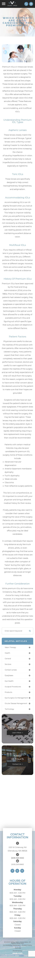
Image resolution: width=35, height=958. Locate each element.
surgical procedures (13, 687)
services (8, 664)
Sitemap (18, 948)
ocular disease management (16, 703)
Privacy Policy (27, 945)
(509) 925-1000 (17, 858)
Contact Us (16, 764)
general (8, 659)
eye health (9, 681)
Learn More (16, 733)
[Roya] (17, 953)
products (8, 692)
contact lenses (11, 670)
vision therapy (10, 647)
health (7, 653)
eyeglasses (9, 675)
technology (9, 709)
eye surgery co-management (16, 698)
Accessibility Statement (11, 945)
